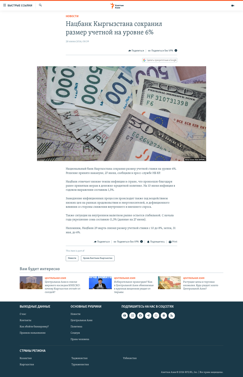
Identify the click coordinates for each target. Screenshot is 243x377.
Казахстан (26, 358)
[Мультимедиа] (233, 5)
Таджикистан (79, 358)
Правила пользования (32, 333)
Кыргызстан (27, 364)
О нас (23, 314)
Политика (76, 326)
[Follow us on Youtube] (125, 315)
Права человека (80, 339)
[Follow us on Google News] (164, 315)
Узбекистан (130, 358)
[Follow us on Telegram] (148, 315)
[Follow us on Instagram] (132, 315)
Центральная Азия (55, 278)
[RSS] (171, 315)
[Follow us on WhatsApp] (156, 315)
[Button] (136, 51)
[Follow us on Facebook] (140, 315)
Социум (75, 333)
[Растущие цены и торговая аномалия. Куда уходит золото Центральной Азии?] (169, 282)
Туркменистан (80, 364)
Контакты (25, 320)
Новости (72, 16)
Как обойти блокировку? (34, 326)
